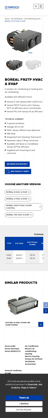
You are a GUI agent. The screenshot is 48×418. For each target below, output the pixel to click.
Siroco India (10, 346)
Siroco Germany (12, 349)
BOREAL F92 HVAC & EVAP (18, 215)
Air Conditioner (17, 19)
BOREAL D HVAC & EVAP (17, 199)
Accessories (30, 364)
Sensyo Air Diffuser (34, 359)
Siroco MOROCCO (13, 351)
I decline (24, 403)
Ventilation (30, 361)
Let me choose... (24, 409)
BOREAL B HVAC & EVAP (16, 192)
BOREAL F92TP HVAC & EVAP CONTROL (19, 207)
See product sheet (20, 171)
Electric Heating (32, 356)
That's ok (24, 397)
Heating (28, 354)
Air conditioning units (32, 19)
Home (7, 19)
